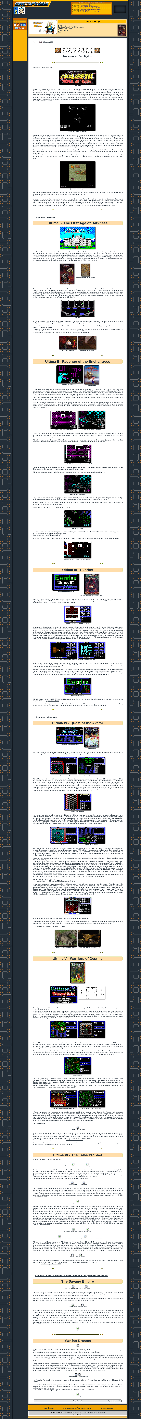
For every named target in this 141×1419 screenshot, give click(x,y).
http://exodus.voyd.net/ (62, 507)
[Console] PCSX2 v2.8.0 (85, 10)
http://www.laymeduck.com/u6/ (51, 1264)
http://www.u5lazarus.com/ (74, 1140)
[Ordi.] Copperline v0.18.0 (86, 5)
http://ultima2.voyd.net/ (53, 535)
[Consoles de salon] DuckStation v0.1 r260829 (91, 7)
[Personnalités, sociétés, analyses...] (20, 37)
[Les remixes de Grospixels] (20, 58)
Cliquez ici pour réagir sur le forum (94, 1412)
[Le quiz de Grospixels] (20, 55)
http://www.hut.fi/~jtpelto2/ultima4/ (54, 926)
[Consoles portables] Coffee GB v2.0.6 (89, 4)
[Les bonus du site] (20, 40)
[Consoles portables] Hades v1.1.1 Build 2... (90, 9)
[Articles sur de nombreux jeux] (20, 34)
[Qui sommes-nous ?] (20, 52)
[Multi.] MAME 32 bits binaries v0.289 (88, 6)
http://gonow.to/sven (52, 701)
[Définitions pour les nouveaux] (20, 49)
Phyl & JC (38, 42)
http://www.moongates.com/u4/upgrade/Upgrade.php (72, 918)
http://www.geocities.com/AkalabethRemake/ (70, 194)
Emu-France (101, 2)
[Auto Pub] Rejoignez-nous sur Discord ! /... (90, 11)
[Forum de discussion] (20, 43)
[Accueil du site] (20, 31)
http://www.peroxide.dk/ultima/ (79, 332)
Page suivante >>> (114, 1401)
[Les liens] (20, 46)
